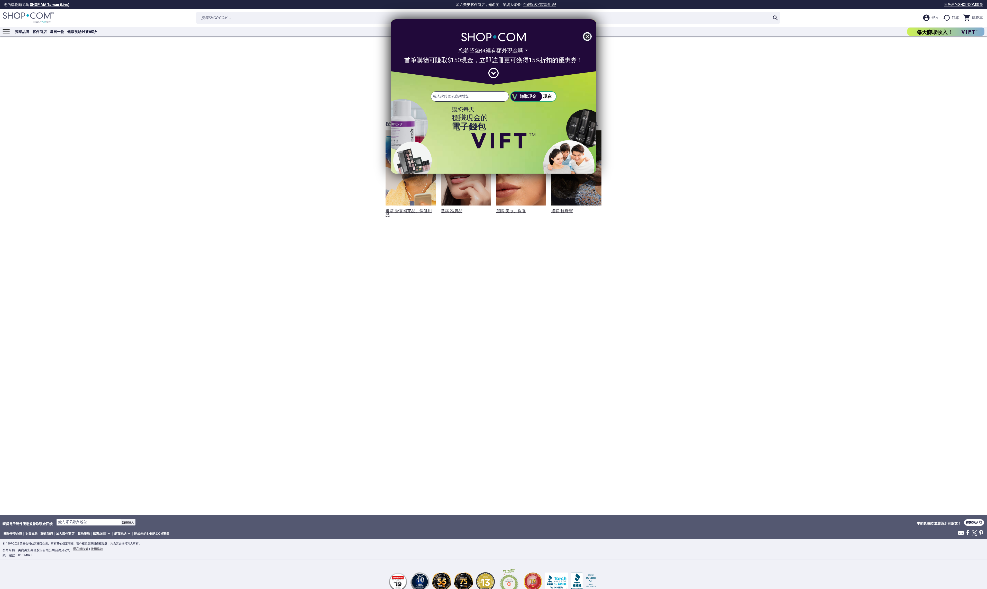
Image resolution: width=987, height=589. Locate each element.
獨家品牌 (22, 32)
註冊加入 (128, 522)
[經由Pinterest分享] (981, 533)
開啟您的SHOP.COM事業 (963, 4)
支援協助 (31, 534)
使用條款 (97, 549)
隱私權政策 (80, 549)
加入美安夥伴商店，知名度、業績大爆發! (506, 4)
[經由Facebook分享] (968, 533)
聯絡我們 (47, 534)
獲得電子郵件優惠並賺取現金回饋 (28, 523)
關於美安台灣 (13, 534)
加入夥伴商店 (65, 534)
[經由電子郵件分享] (961, 534)
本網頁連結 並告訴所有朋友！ (939, 523)
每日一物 (57, 32)
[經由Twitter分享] (974, 533)
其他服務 (84, 534)
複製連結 (974, 522)
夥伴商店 (39, 32)
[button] (103, 534)
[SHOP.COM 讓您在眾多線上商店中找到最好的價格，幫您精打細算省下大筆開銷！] (28, 18)
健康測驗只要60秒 (82, 32)
